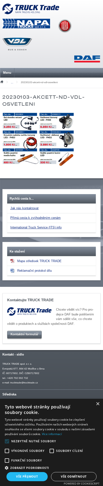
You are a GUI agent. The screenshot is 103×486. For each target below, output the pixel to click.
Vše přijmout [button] (27, 476)
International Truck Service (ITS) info (36, 227)
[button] (51, 467)
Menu (7, 72)
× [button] (97, 404)
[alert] (51, 442)
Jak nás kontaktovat (24, 208)
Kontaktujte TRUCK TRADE (30, 300)
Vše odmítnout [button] (73, 476)
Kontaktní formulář (24, 334)
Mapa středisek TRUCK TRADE (39, 261)
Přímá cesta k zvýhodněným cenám (35, 218)
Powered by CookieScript (81, 483)
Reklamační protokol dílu (34, 270)
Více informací (52, 434)
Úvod (1, 81)
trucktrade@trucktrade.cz (24, 382)
